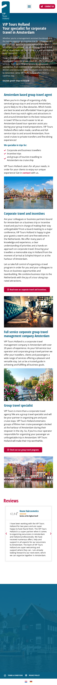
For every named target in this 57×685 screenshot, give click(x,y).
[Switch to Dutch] (25, 681)
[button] (29, 6)
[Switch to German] (31, 681)
